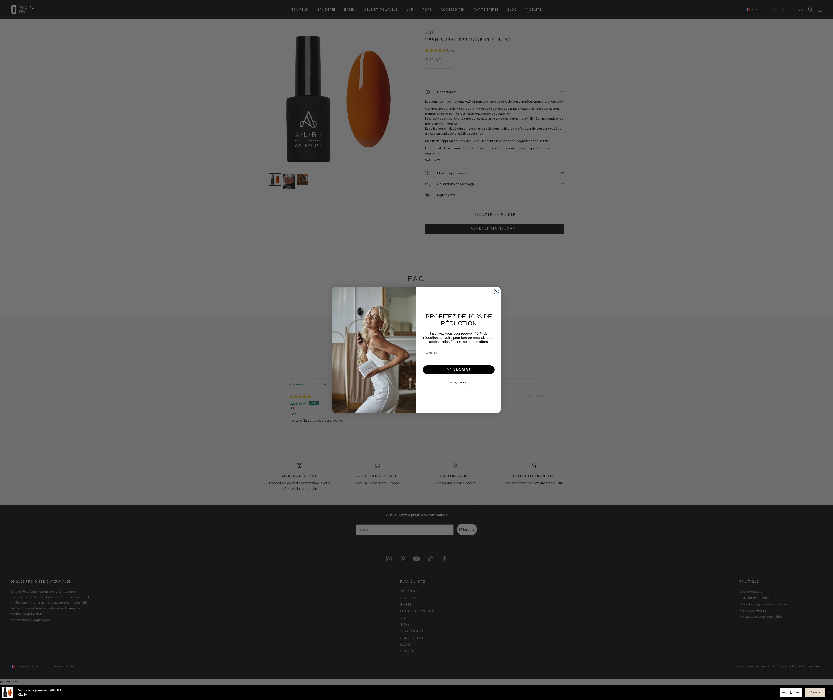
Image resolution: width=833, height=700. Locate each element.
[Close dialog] (496, 291)
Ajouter (815, 692)
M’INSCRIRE (459, 369)
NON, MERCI (459, 382)
